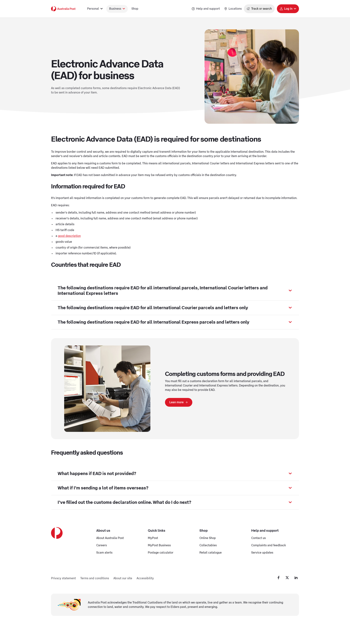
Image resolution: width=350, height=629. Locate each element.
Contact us (258, 538)
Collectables (208, 545)
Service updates (262, 552)
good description (69, 236)
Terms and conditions (94, 578)
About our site (122, 578)
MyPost (153, 538)
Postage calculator (160, 552)
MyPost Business (159, 545)
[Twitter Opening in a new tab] (287, 578)
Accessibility (145, 578)
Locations (235, 8)
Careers (101, 545)
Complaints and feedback (268, 545)
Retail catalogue (210, 552)
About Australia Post (110, 538)
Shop (134, 8)
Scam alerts (104, 552)
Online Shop (207, 538)
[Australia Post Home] (63, 8)
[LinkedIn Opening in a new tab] (296, 578)
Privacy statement (63, 578)
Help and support (208, 8)
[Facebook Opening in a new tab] (278, 578)
